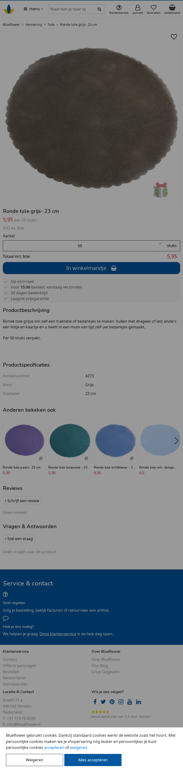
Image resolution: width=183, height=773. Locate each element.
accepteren (54, 747)
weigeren (78, 747)
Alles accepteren (93, 759)
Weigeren (34, 759)
